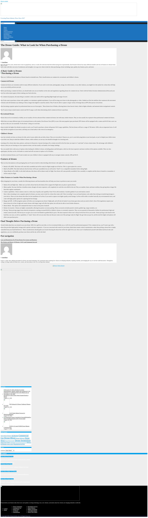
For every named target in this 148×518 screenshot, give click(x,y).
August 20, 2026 (5, 470)
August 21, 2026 (5, 462)
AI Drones (14, 436)
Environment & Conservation (21, 442)
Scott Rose (5, 62)
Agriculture (6, 38)
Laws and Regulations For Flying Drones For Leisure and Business (19, 240)
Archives (3, 450)
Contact (5, 30)
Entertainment (12, 442)
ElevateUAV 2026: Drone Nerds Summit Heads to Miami (15, 459)
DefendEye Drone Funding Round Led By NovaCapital (15, 482)
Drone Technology (8, 31)
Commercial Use (8, 33)
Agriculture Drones (6, 436)
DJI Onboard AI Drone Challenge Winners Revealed (14, 467)
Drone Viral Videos (5, 442)
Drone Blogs (10, 438)
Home (5, 27)
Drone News (10, 456)
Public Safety (10, 444)
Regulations (6, 34)
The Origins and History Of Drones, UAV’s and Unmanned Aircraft (19, 242)
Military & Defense (8, 37)
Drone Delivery (7, 35)
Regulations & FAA (19, 444)
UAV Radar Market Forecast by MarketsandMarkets (15, 474)
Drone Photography (10, 440)
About (5, 28)
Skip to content (4, 1)
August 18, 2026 (5, 485)
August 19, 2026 (5, 477)
